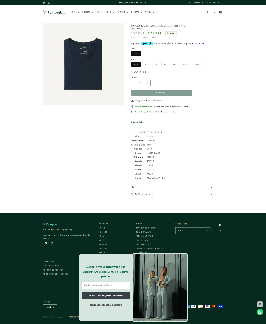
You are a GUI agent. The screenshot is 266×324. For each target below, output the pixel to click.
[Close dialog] (183, 258)
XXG (186, 65)
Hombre (103, 232)
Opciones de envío (146, 240)
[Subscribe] (207, 230)
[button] (74, 12)
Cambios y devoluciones (149, 248)
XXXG (199, 65)
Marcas (103, 244)
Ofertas (103, 248)
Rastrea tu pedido (146, 228)
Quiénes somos (51, 265)
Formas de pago (144, 236)
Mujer (102, 228)
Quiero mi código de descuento (106, 295)
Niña (101, 236)
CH (148, 65)
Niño (101, 240)
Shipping (134, 37)
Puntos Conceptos (53, 270)
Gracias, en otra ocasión (106, 305)
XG (176, 65)
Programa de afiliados (56, 274)
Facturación (143, 244)
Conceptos (59, 317)
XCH (137, 65)
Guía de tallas (137, 122)
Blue (137, 54)
